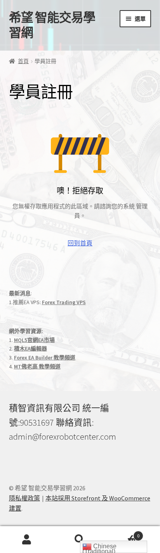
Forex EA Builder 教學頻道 (44, 357)
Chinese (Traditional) (99, 548)
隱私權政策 (24, 498)
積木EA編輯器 (30, 348)
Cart (123, 533)
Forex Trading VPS (64, 302)
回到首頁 (80, 243)
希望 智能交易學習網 (52, 25)
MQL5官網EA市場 (34, 339)
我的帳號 (26, 540)
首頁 (23, 61)
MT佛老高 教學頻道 (37, 366)
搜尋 (79, 540)
